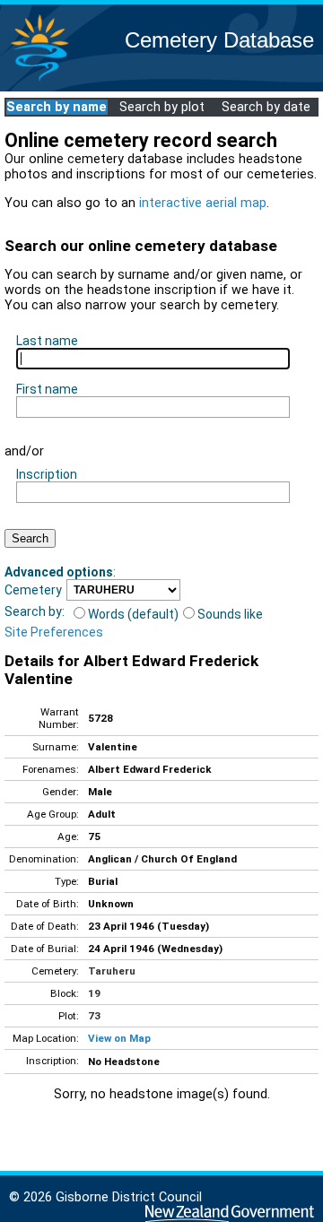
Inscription (46, 474)
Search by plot (162, 107)
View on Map (119, 1038)
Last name (47, 341)
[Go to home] (39, 80)
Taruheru (111, 971)
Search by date (266, 107)
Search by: (34, 611)
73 (94, 1016)
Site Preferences (53, 632)
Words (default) (133, 614)
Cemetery (33, 590)
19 (94, 993)
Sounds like (230, 614)
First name (47, 389)
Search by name (56, 107)
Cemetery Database (219, 40)
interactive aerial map (202, 203)
